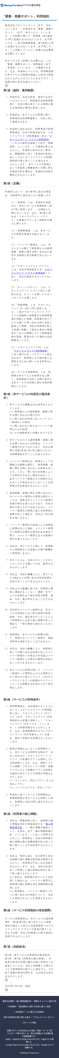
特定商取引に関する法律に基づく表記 (35, 1006)
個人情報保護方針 (23, 1001)
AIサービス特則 (29, 1022)
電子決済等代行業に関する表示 (17, 1017)
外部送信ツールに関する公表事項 (29, 1012)
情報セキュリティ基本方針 (45, 1001)
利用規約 (12, 1006)
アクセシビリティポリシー (44, 1017)
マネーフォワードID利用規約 (31, 351)
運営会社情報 (8, 1001)
